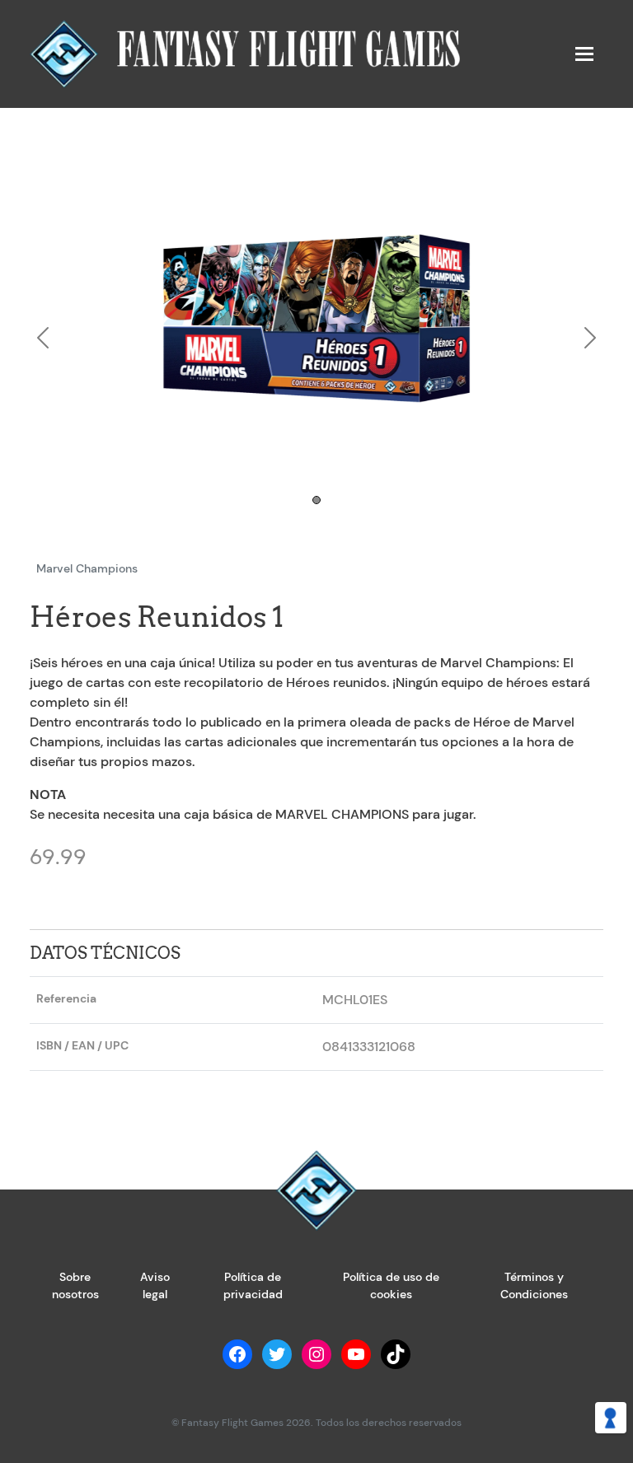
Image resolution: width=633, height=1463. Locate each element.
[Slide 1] (316, 500)
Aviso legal (155, 1285)
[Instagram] (316, 1354)
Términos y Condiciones (534, 1285)
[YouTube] (356, 1354)
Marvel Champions (87, 568)
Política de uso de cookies (391, 1285)
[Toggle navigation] (583, 54)
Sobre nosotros (75, 1285)
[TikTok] (395, 1354)
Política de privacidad (253, 1285)
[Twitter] (277, 1354)
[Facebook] (237, 1354)
